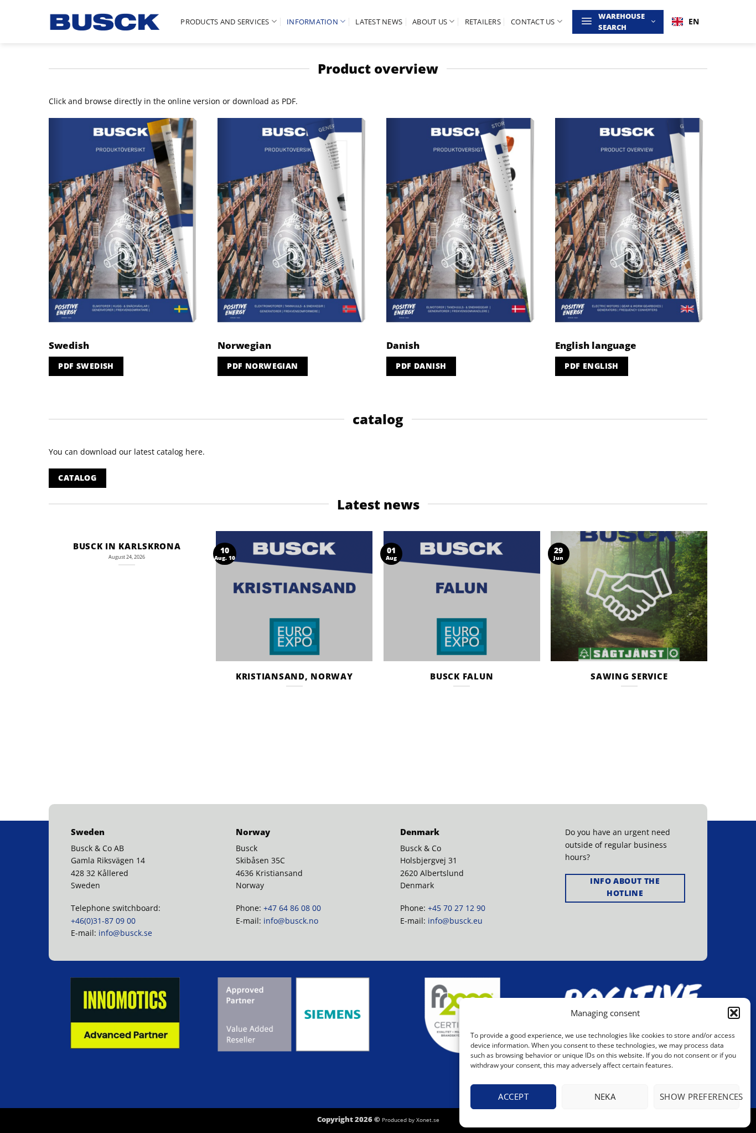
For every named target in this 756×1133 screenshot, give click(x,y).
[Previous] (49, 636)
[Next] (706, 636)
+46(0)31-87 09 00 (103, 920)
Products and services (224, 22)
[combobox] (685, 22)
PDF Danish (421, 365)
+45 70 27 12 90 (456, 908)
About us (429, 22)
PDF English (592, 365)
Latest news (378, 22)
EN (693, 21)
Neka (605, 1096)
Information (312, 22)
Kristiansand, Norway (294, 676)
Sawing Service (629, 676)
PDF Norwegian (262, 365)
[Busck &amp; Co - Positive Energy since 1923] (105, 22)
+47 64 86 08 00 (292, 908)
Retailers (483, 22)
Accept (513, 1096)
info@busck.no (290, 920)
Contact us (533, 22)
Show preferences (699, 1096)
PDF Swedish (86, 365)
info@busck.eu (455, 920)
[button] (733, 1012)
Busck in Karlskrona (127, 546)
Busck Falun (461, 676)
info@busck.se (125, 933)
